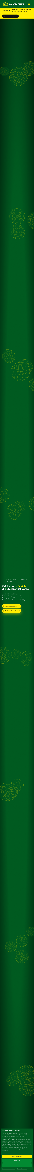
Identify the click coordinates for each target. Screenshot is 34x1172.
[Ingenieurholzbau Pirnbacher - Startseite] (13, 4)
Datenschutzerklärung (8, 1169)
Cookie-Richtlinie (22, 1169)
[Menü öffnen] (29, 4)
